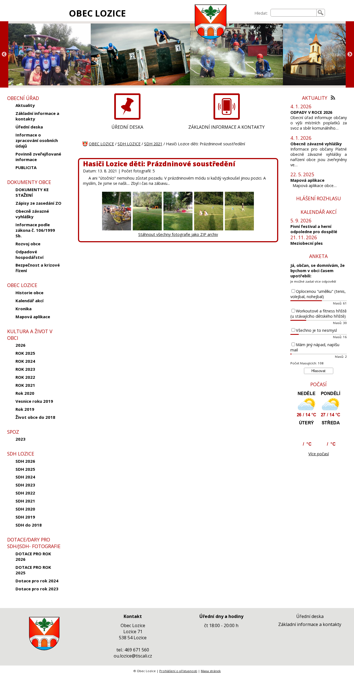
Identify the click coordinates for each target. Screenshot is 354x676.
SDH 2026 (25, 461)
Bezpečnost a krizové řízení (37, 267)
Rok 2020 (24, 393)
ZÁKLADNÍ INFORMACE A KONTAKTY (226, 127)
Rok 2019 (24, 409)
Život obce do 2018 (35, 417)
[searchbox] (293, 13)
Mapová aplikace (32, 316)
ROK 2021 (25, 385)
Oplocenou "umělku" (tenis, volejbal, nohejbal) (318, 294)
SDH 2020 (25, 509)
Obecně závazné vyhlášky (32, 213)
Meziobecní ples (306, 243)
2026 (20, 345)
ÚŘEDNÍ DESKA (127, 127)
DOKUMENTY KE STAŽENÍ (32, 192)
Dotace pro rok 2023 (36, 588)
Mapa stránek (211, 671)
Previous (4, 54)
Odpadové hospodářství (29, 254)
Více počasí (318, 453)
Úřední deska (29, 127)
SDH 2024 (25, 477)
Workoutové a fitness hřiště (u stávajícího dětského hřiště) (318, 313)
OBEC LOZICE (97, 13)
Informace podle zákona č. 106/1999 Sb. (35, 230)
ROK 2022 (25, 377)
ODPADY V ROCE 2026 (311, 112)
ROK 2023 (25, 369)
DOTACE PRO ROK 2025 (33, 569)
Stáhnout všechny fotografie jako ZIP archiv (178, 234)
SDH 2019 (25, 517)
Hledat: (261, 13)
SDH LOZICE (129, 143)
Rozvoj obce (27, 243)
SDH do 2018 (28, 525)
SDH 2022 (25, 493)
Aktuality (25, 105)
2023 (20, 439)
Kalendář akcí (29, 300)
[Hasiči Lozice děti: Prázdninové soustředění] (116, 229)
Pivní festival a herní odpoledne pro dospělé (313, 229)
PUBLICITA (26, 167)
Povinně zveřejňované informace (38, 156)
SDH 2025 (25, 469)
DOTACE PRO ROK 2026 (33, 556)
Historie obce (29, 292)
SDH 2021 (25, 501)
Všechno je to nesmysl (316, 330)
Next (350, 54)
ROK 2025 (25, 353)
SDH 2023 (25, 485)
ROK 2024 (25, 361)
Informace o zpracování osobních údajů (36, 140)
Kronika (23, 308)
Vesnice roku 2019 (34, 401)
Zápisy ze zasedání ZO (38, 203)
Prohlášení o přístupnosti (178, 671)
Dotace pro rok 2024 (36, 580)
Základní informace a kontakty (37, 116)
